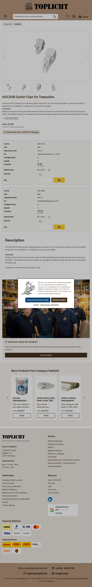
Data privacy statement (49, 305)
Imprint (36, 305)
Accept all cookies (59, 300)
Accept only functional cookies (38, 300)
